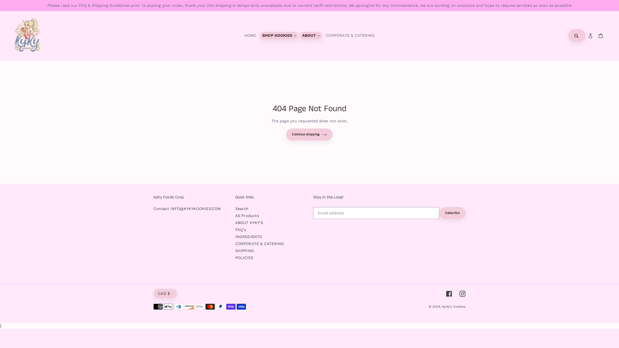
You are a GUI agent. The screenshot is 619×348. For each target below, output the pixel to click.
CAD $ (164, 293)
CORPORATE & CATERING (259, 243)
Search (242, 208)
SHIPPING (244, 250)
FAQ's (240, 229)
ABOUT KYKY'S (249, 222)
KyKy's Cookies (453, 306)
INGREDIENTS (248, 236)
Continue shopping (305, 134)
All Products (247, 215)
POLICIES (244, 257)
